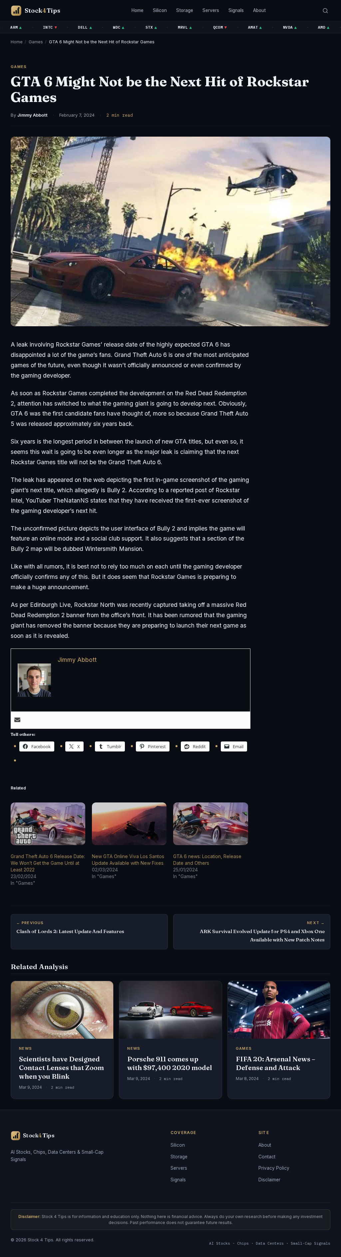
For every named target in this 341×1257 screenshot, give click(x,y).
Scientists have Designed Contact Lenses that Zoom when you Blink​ (61, 1067)
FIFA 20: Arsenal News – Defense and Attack (275, 1063)
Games (36, 41)
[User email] (17, 720)
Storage (184, 10)
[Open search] (325, 10)
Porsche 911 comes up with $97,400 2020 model (169, 1063)
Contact (266, 1156)
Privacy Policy (273, 1168)
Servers (210, 10)
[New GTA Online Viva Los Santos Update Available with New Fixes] (129, 823)
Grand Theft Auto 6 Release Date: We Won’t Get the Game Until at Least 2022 (48, 862)
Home (138, 10)
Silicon (160, 10)
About (259, 10)
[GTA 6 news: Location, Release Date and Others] (210, 823)
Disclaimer (269, 1179)
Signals (236, 10)
